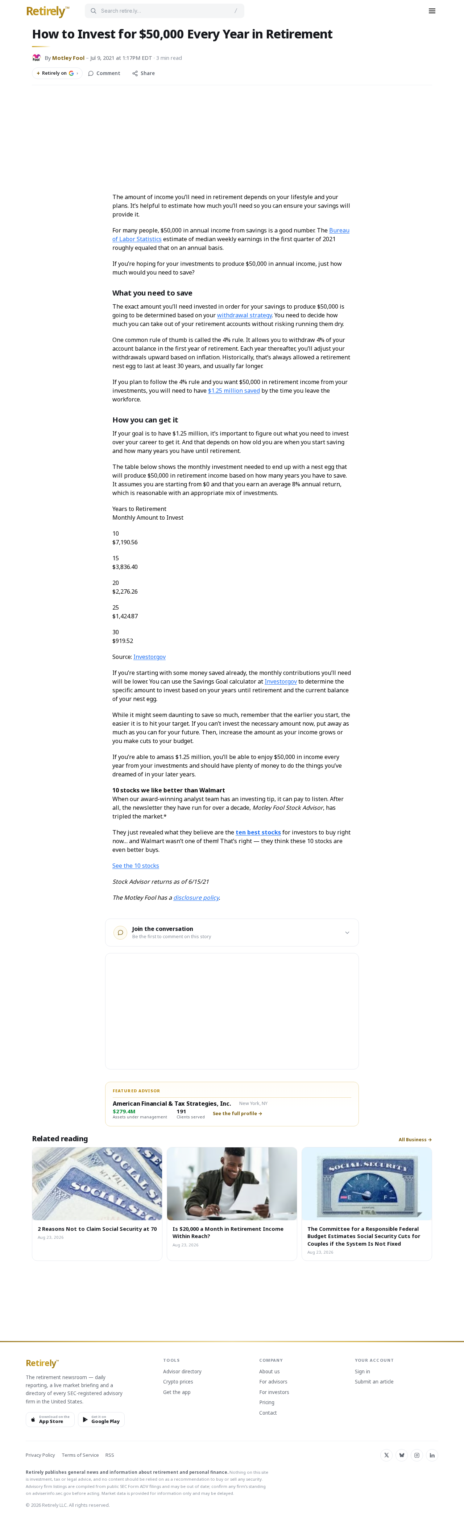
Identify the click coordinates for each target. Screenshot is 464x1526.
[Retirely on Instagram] (417, 1455)
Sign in (362, 1372)
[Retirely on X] (386, 1455)
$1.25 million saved (234, 391)
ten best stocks (258, 832)
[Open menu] (432, 11)
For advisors (273, 1382)
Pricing (266, 1403)
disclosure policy (196, 898)
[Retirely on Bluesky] (401, 1455)
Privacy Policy (40, 1455)
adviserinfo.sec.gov (51, 1493)
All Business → (415, 1139)
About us (269, 1372)
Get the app (177, 1392)
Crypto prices (178, 1382)
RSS (109, 1455)
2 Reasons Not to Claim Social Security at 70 (97, 1228)
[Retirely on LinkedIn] (432, 1455)
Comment (108, 73)
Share (148, 73)
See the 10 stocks (135, 866)
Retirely (48, 11)
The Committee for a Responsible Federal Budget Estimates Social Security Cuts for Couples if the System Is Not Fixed (363, 1236)
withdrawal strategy (244, 315)
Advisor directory (182, 1372)
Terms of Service (80, 1455)
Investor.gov (149, 657)
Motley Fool (68, 57)
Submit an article (374, 1382)
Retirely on (57, 73)
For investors (274, 1392)
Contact (268, 1413)
